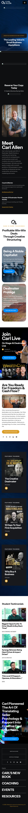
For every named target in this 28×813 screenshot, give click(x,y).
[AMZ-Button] (14, 94)
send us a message (14, 757)
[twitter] (6, 437)
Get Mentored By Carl (7, 192)
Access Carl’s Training (7, 207)
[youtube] (16, 437)
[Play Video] (14, 369)
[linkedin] (13, 437)
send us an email (14, 751)
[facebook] (3, 437)
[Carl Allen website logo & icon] (6, 1)
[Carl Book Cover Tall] (14, 64)
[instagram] (10, 437)
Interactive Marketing (18, 804)
